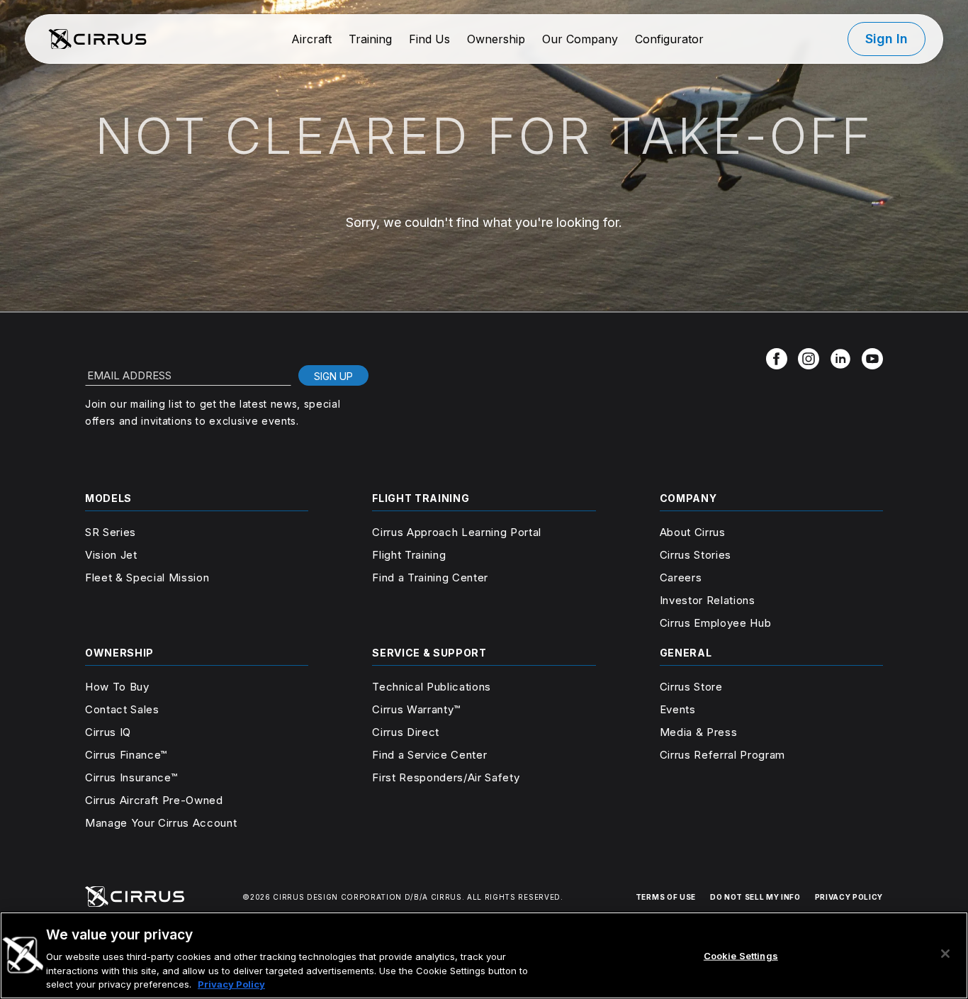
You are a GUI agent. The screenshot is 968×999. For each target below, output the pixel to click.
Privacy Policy (231, 984)
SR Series (110, 532)
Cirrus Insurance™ (131, 777)
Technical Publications (431, 686)
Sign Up (333, 376)
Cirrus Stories (695, 555)
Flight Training (409, 555)
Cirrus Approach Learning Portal (456, 532)
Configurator (669, 39)
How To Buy (117, 686)
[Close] (945, 953)
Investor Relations (707, 600)
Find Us (429, 39)
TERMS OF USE (666, 897)
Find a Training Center (430, 577)
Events (678, 709)
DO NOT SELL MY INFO (755, 897)
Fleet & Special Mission (147, 577)
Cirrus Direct (405, 732)
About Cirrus (693, 532)
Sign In (886, 38)
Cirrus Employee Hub (716, 623)
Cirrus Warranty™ (416, 709)
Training (370, 39)
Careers (681, 577)
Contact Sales (122, 709)
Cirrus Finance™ (126, 754)
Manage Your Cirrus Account (161, 823)
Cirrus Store (691, 686)
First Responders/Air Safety (445, 777)
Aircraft (311, 39)
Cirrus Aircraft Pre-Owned (154, 800)
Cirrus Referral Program (722, 754)
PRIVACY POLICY (849, 897)
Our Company (580, 39)
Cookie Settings (741, 955)
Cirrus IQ (108, 732)
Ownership (496, 39)
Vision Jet (111, 555)
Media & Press (699, 732)
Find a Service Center (429, 754)
